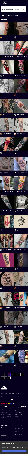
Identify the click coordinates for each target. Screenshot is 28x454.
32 (2, 378)
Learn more (24, 447)
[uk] (9, 403)
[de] (6, 403)
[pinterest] (12, 399)
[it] (13, 403)
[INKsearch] (5, 2)
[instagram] (8, 399)
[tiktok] (2, 399)
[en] (4, 403)
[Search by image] (23, 9)
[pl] (2, 403)
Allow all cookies (14, 451)
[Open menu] (25, 2)
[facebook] (5, 399)
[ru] (11, 403)
